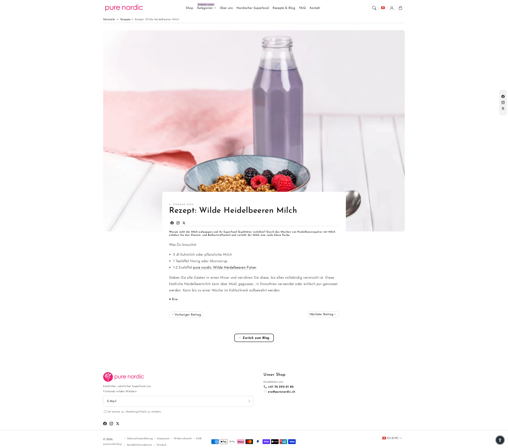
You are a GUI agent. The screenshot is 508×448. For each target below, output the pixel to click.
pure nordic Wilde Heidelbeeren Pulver (224, 267)
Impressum (163, 438)
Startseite (109, 19)
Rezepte (125, 19)
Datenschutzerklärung (140, 438)
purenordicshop (112, 444)
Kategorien (205, 8)
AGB (198, 438)
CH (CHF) (392, 438)
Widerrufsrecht (182, 438)
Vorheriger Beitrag (187, 314)
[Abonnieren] (249, 401)
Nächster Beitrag (322, 314)
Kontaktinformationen (139, 445)
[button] (374, 8)
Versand (161, 445)
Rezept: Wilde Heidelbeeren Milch (157, 19)
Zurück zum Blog (256, 337)
